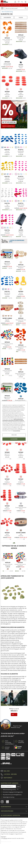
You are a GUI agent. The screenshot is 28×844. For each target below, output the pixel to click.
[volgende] (24, 559)
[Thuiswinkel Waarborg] (18, 747)
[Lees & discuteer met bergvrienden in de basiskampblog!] (8, 802)
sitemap (5, 838)
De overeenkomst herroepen (10, 815)
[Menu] (2, 8)
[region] (14, 422)
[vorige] (3, 559)
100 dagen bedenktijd (21, 741)
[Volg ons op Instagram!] (3, 802)
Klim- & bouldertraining (7, 11)
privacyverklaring (16, 430)
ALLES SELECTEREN (14, 439)
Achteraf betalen (7, 748)
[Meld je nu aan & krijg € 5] (14, 704)
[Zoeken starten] (25, 8)
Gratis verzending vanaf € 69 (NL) (9, 742)
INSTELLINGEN (14, 434)
